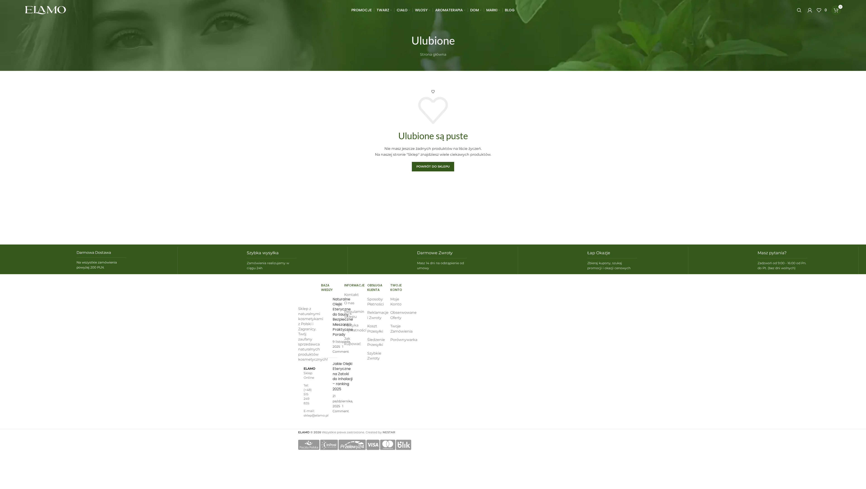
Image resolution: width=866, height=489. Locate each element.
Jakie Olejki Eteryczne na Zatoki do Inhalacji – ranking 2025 (343, 376)
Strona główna (433, 54)
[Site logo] (45, 10)
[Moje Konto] (809, 10)
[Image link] (306, 293)
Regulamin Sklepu (354, 314)
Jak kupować (352, 341)
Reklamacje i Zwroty (378, 315)
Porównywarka (403, 340)
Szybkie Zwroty (374, 355)
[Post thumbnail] (325, 325)
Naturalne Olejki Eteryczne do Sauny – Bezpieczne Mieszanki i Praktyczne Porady (343, 317)
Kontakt (351, 294)
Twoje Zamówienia (401, 328)
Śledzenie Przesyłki (376, 342)
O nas (349, 303)
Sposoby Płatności (375, 301)
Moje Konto (395, 301)
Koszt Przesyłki (375, 328)
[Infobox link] (92, 260)
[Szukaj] (800, 10)
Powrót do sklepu (433, 166)
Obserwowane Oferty (403, 315)
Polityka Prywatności (355, 327)
